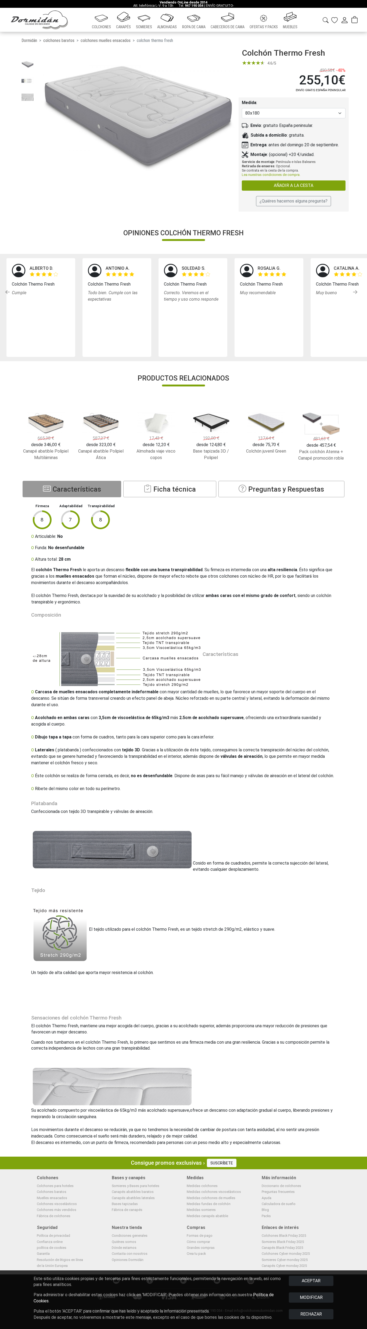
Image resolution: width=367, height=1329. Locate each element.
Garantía (43, 1254)
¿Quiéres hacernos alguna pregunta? (294, 201)
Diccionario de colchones (281, 1186)
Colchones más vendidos (56, 1210)
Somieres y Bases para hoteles (135, 1186)
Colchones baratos (51, 1192)
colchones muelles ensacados (106, 40)
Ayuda (266, 1198)
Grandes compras (201, 1248)
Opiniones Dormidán (127, 1260)
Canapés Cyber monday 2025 (284, 1266)
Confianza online (50, 1242)
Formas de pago (200, 1236)
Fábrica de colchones (53, 1216)
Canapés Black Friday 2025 (282, 1248)
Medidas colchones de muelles (211, 1198)
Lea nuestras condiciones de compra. (271, 175)
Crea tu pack (196, 1254)
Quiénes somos (124, 1242)
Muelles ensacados (52, 1198)
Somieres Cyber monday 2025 (285, 1260)
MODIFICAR (311, 1297)
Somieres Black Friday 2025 (283, 1242)
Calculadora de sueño (279, 1204)
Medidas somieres (201, 1210)
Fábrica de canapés (127, 1210)
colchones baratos (58, 40)
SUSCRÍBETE (221, 1163)
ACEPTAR (311, 1280)
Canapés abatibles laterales (133, 1198)
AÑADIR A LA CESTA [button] (293, 185)
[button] (101, 20)
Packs (266, 1216)
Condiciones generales (129, 1236)
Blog (265, 1210)
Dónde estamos (124, 1248)
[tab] (72, 489)
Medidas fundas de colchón (209, 1204)
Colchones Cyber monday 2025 (286, 1254)
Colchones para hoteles (55, 1186)
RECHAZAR (311, 1314)
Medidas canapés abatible (207, 1216)
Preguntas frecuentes (278, 1192)
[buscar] (325, 19)
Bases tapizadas (125, 1204)
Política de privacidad (53, 1236)
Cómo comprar (198, 1242)
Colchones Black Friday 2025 (284, 1236)
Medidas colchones (202, 1186)
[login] (344, 20)
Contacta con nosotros (129, 1254)
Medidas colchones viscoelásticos (214, 1192)
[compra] (354, 20)
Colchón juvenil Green (266, 451)
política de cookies (51, 1248)
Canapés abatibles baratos (133, 1192)
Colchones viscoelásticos (57, 1204)
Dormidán (29, 40)
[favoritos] (334, 19)
